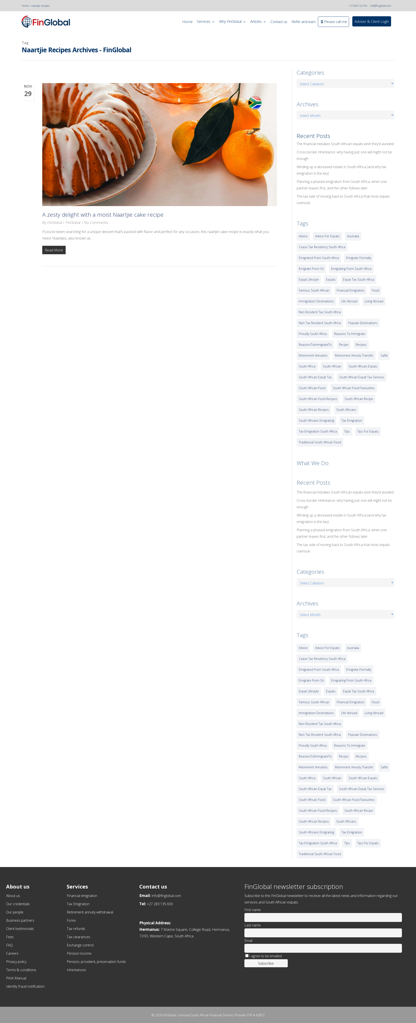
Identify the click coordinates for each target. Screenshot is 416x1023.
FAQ (9, 945)
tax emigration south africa (318, 431)
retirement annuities (313, 355)
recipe (343, 345)
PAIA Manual (16, 978)
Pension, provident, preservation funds (96, 961)
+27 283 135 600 (160, 904)
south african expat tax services (361, 377)
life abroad (349, 301)
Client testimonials (20, 928)
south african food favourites (354, 388)
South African (332, 366)
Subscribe (266, 963)
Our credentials (18, 904)
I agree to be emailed (265, 956)
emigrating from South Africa (351, 269)
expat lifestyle (309, 279)
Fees (10, 936)
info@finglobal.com (380, 6)
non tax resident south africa (320, 323)
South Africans (346, 410)
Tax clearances (78, 936)
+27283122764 (358, 6)
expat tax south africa (358, 279)
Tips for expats (368, 431)
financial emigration (350, 290)
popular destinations (362, 323)
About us (13, 895)
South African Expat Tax (315, 377)
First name (252, 909)
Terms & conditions (21, 969)
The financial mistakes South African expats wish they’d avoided (345, 143)
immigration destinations (316, 301)
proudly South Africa (313, 334)
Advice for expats (327, 236)
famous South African (314, 290)
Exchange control (80, 945)
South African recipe (358, 399)
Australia (353, 236)
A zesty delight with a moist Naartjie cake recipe (103, 214)
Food (375, 290)
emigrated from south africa (319, 258)
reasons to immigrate (349, 334)
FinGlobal (54, 222)
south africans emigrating (316, 420)
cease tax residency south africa (322, 247)
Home (25, 6)
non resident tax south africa (320, 312)
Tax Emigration (78, 904)
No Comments (96, 222)
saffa (384, 355)
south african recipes (314, 410)
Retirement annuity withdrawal (90, 912)
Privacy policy (16, 961)
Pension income (79, 953)
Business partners (20, 920)
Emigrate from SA (311, 269)
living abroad (374, 301)
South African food (312, 388)
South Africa (307, 366)
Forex (71, 920)
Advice (303, 236)
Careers (12, 953)
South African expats (363, 366)
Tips (347, 431)
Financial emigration (82, 895)
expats (331, 279)
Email (248, 940)
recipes (361, 345)
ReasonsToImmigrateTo (315, 345)
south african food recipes (318, 399)
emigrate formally (358, 258)
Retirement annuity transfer (354, 355)
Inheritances (76, 969)
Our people (14, 912)
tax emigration (351, 420)
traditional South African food (320, 442)
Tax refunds (76, 928)
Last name (252, 925)
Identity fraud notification (25, 986)
